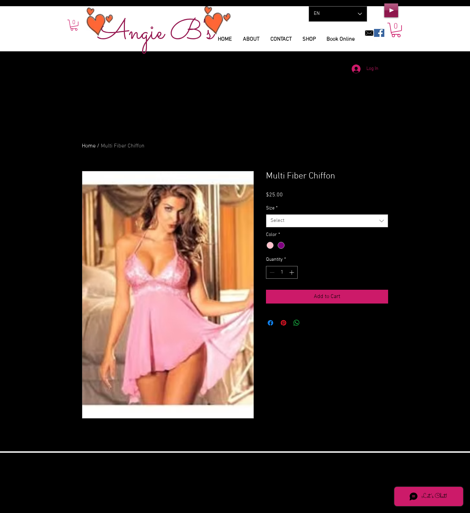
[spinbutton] (282, 272)
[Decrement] (271, 272)
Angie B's (156, 33)
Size (272, 208)
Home (89, 146)
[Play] (391, 10)
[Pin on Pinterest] (283, 323)
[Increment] (292, 272)
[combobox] (327, 220)
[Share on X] (310, 323)
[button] (396, 30)
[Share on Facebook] (270, 323)
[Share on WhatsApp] (296, 323)
